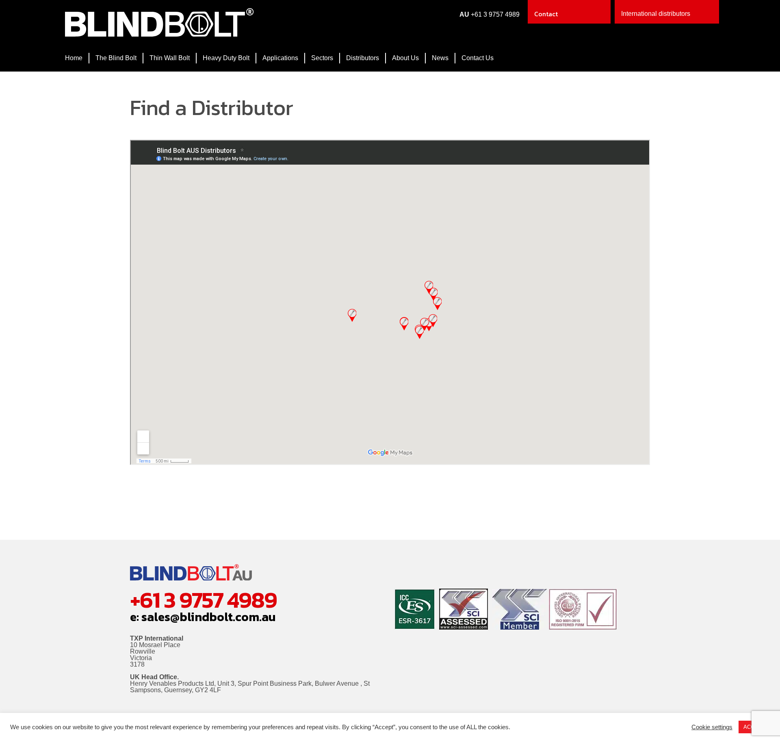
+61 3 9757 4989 (495, 14)
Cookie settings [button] (711, 727)
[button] (667, 12)
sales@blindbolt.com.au (208, 617)
